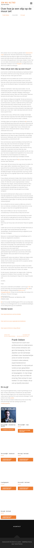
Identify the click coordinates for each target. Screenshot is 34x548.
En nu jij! (23, 15)
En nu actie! (8, 2)
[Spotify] (22, 530)
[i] (25, 121)
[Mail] (26, 530)
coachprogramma (5, 403)
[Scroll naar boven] (17, 538)
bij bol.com (21, 290)
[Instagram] (12, 530)
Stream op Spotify (8, 429)
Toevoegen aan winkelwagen (7, 459)
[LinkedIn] (7, 530)
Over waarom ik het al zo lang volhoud (10, 328)
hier (28, 288)
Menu (31, 3)
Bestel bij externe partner (24, 431)
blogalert (19, 63)
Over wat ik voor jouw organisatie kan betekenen (13, 321)
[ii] (18, 159)
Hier (29, 286)
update (12, 398)
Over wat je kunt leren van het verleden (11, 314)
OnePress (25, 542)
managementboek (5, 292)
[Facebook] (17, 530)
